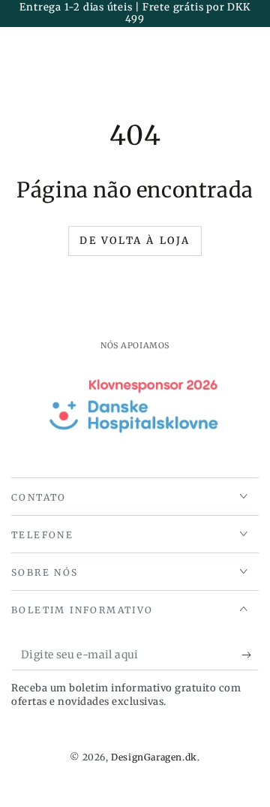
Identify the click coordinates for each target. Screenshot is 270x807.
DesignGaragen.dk (154, 757)
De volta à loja (135, 240)
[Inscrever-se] (250, 655)
